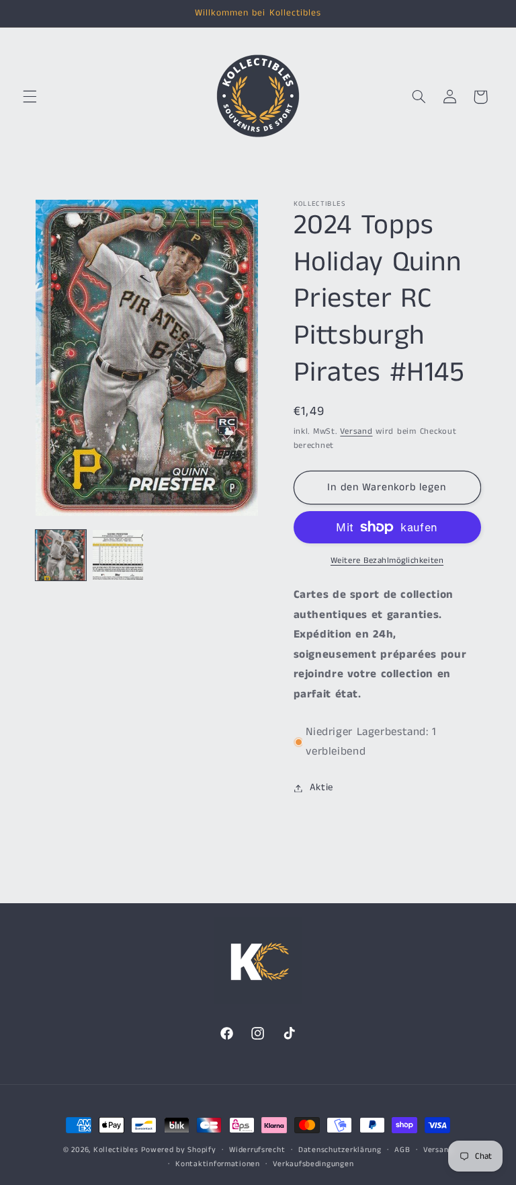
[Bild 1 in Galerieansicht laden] (61, 555)
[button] (29, 96)
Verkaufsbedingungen (313, 1164)
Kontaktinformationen (217, 1164)
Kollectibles (115, 1150)
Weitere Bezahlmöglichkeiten (387, 560)
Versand (356, 431)
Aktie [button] (321, 787)
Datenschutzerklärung (340, 1150)
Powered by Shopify (178, 1150)
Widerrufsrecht (257, 1150)
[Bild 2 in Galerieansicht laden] (118, 555)
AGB (402, 1150)
